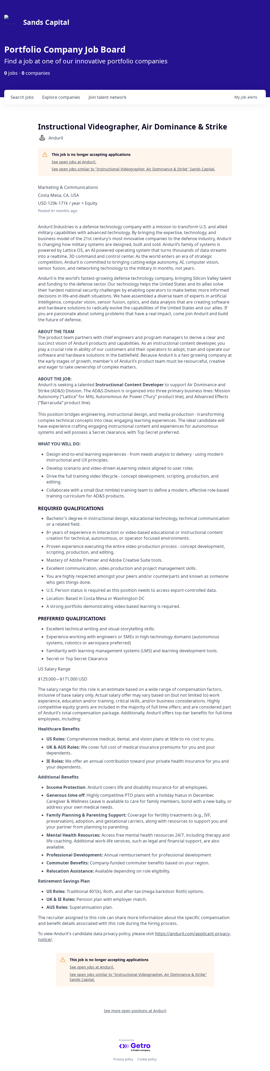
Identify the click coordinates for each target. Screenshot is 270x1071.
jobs (22, 97)
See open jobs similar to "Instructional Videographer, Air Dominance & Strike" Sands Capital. (133, 168)
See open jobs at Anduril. (74, 161)
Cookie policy (147, 1059)
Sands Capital (46, 22)
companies (61, 97)
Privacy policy (123, 1059)
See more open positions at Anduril (135, 1010)
